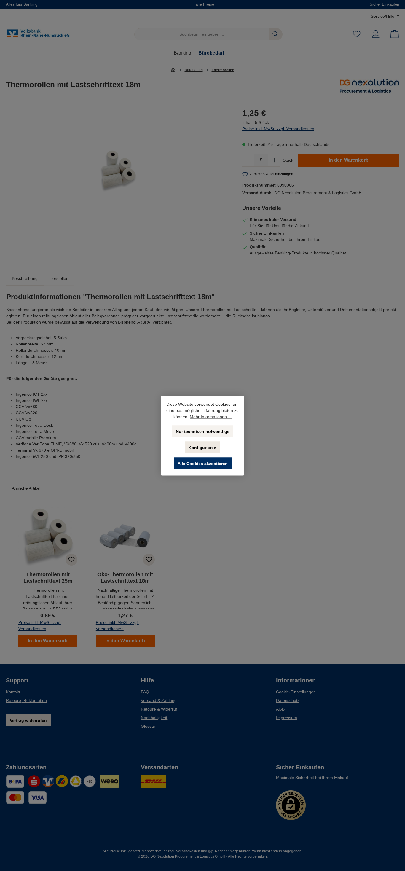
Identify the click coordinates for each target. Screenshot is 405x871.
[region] (118, 171)
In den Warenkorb (349, 160)
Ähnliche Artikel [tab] (26, 488)
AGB (280, 709)
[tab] (25, 279)
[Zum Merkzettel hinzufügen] (71, 560)
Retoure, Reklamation (26, 700)
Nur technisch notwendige (202, 431)
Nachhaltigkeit (154, 717)
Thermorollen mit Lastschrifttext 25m (47, 577)
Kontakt (13, 692)
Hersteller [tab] (59, 278)
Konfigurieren (202, 447)
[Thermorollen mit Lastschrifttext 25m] (118, 171)
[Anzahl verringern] (248, 160)
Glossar (148, 726)
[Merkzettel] (357, 34)
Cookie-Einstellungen (296, 692)
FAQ (145, 692)
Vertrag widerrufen (28, 720)
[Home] (173, 70)
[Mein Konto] (376, 34)
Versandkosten (188, 851)
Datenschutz (287, 700)
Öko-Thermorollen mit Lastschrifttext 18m (125, 577)
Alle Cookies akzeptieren (203, 463)
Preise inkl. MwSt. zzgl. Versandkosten (278, 128)
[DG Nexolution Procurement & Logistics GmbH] (369, 87)
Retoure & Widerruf (159, 709)
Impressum (286, 717)
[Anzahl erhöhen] (274, 160)
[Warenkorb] (393, 34)
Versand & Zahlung (159, 700)
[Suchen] (276, 34)
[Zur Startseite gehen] (38, 34)
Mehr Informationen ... (211, 416)
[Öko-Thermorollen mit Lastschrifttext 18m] (125, 537)
